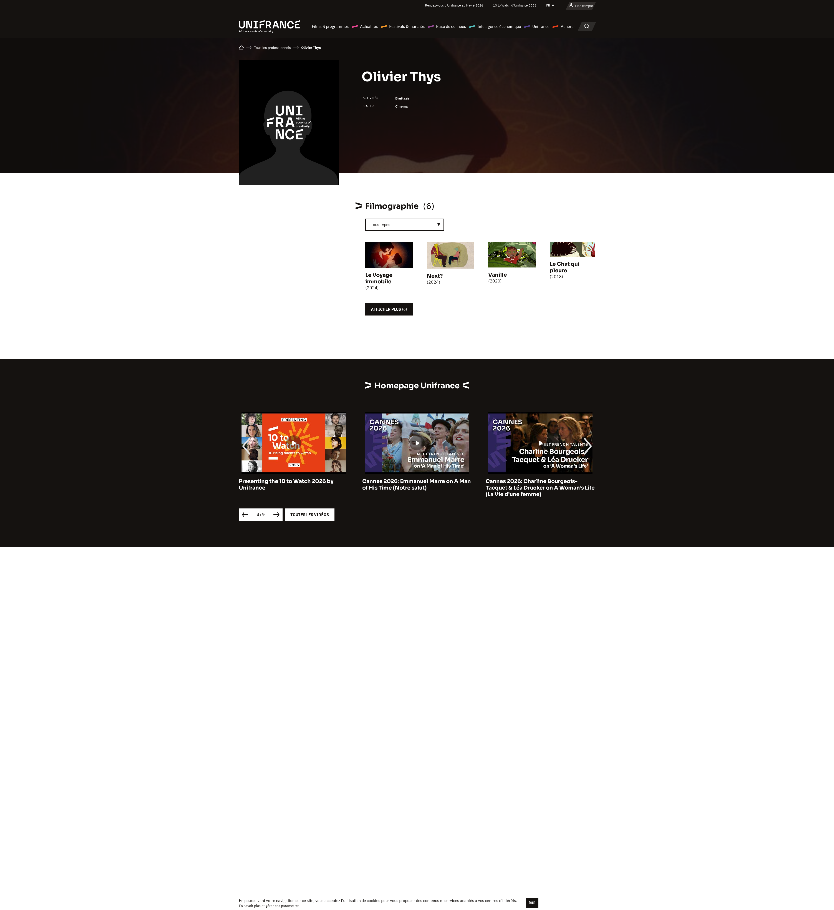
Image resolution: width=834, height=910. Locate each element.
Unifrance (540, 26)
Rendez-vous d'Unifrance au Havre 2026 (454, 5)
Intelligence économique (499, 26)
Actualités (369, 26)
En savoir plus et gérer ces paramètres (269, 905)
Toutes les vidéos (309, 514)
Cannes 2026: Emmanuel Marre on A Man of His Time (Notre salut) (293, 484)
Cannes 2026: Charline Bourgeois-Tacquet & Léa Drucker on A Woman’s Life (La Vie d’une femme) (416, 488)
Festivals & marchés (407, 26)
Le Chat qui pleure (564, 267)
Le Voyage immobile (378, 278)
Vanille (497, 275)
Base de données (451, 26)
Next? (435, 276)
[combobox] (404, 225)
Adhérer (568, 26)
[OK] (532, 903)
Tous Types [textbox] (380, 224)
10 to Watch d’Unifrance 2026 (514, 5)
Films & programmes (330, 26)
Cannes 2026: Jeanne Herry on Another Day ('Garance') (538, 484)
